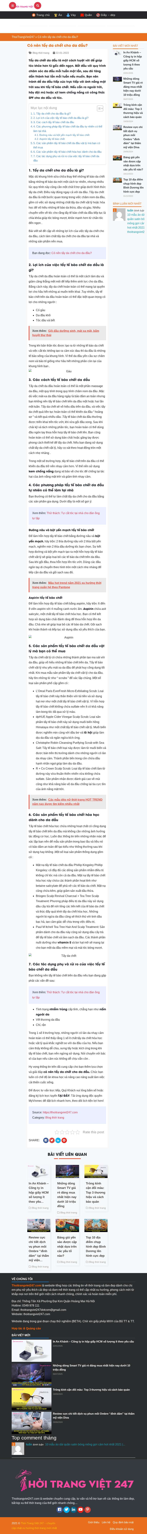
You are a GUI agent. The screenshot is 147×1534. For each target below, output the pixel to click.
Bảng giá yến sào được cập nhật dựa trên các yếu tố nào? (67, 1246)
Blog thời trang (41, 52)
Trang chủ (43, 14)
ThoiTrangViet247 (23, 36)
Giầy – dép (108, 14)
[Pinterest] (87, 1509)
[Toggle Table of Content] (98, 108)
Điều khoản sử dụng (122, 1528)
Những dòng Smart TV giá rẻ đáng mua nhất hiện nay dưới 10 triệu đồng (66, 1195)
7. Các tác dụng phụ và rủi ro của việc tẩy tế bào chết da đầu (66, 158)
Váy (73, 14)
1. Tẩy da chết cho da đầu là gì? (52, 113)
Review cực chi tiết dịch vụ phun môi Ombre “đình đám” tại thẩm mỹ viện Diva (133, 137)
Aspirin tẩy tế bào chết (52, 139)
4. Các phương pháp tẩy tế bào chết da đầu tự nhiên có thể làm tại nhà (67, 128)
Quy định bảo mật (123, 1522)
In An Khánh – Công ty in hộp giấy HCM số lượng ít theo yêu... (39, 1192)
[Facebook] (59, 1509)
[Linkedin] (73, 1509)
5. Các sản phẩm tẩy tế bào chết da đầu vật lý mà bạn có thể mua (66, 145)
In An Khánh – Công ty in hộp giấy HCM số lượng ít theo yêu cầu (132, 60)
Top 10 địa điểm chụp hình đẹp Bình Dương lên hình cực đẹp (96, 1246)
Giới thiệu (93, 1522)
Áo (60, 14)
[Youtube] (80, 1509)
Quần (88, 14)
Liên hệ (106, 1522)
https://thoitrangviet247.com (60, 1112)
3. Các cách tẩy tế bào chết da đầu (53, 122)
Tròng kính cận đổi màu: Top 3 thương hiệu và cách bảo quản (95, 1192)
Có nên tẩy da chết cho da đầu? (71, 253)
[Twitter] (66, 1509)
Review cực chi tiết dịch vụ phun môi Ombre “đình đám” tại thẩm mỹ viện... (39, 1249)
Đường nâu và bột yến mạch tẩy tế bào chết (64, 135)
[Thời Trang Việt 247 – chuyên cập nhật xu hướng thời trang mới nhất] (25, 5)
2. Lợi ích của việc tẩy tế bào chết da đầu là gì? (60, 117)
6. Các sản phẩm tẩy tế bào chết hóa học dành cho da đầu (67, 151)
